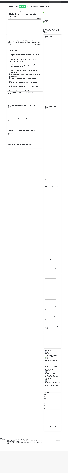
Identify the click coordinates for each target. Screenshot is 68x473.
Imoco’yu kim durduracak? (50, 106)
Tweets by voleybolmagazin (49, 332)
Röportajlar (42, 6)
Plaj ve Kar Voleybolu (34, 6)
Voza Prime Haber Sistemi (24, 442)
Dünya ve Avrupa (22, 6)
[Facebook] (8, 46)
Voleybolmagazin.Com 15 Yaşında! (52, 259)
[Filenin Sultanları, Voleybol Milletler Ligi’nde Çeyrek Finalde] (50, 309)
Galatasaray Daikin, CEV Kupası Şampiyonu (20, 144)
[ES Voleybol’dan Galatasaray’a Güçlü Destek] (50, 279)
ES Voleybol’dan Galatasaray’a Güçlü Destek (51, 187)
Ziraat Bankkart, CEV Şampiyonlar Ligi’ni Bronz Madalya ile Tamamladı (24, 55)
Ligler (17, 6)
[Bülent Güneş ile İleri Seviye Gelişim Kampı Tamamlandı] (50, 261)
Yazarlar (47, 6)
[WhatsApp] (9, 46)
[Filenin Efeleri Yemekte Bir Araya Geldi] (50, 319)
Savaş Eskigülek (47, 356)
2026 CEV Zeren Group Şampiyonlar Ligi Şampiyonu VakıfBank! (22, 66)
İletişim (8, 443)
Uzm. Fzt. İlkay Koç (48, 363)
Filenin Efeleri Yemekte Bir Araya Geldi (51, 327)
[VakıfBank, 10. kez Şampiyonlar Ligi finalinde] (17, 107)
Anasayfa (9, 11)
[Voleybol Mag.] (9, 4)
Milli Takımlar (11, 6)
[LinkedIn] (0, 449)
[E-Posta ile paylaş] (0, 448)
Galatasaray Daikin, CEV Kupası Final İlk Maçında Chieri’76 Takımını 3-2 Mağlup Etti (51, 30)
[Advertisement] (52, 341)
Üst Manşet (11, 51)
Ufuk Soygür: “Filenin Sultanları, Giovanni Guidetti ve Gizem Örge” (51, 368)
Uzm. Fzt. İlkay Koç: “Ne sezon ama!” (51, 361)
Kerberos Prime (31, 442)
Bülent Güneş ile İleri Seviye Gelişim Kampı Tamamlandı (52, 269)
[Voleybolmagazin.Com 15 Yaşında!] (50, 190)
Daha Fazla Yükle (47, 271)
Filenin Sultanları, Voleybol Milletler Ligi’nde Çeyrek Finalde (52, 317)
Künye (8, 444)
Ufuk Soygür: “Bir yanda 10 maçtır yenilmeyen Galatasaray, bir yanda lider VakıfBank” (52, 385)
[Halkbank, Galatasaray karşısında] (50, 108)
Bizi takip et (7, 438)
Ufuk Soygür (47, 370)
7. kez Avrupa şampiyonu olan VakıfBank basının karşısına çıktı (23, 60)
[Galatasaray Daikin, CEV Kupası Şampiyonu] (17, 134)
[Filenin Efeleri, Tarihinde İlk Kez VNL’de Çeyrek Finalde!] (50, 289)
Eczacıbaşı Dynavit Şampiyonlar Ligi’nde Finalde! (21, 105)
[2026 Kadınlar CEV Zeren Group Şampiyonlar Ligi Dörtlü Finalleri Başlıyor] (17, 120)
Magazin (28, 6)
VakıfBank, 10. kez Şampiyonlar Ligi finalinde (20, 118)
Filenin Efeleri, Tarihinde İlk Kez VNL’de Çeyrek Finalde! (51, 296)
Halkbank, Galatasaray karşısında (52, 177)
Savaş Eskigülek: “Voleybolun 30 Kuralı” (51, 354)
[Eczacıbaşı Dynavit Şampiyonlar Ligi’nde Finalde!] (17, 95)
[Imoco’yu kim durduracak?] (50, 37)
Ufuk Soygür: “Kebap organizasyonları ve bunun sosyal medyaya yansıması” (51, 376)
